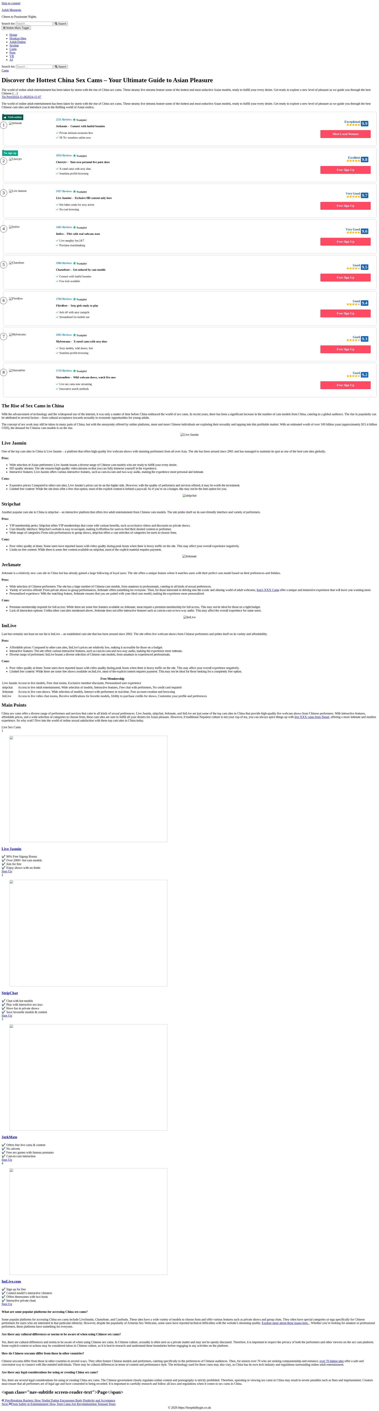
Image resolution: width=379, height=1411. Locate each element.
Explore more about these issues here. (285, 1323)
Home (13, 34)
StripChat (10, 993)
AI (11, 59)
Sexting (14, 45)
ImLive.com (11, 1281)
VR (11, 56)
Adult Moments (11, 10)
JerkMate (9, 1137)
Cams (13, 49)
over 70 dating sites (332, 1361)
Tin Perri (7, 97)
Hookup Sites (17, 38)
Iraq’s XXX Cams (268, 590)
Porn (12, 52)
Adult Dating (17, 42)
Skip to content (11, 3)
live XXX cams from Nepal (312, 717)
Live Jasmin (11, 849)
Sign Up (7, 871)
